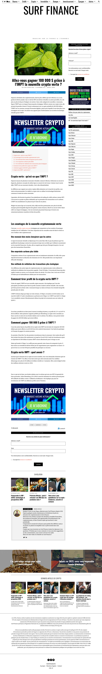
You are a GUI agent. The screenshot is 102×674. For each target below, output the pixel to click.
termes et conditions (26, 459)
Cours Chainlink (72, 160)
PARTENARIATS (51, 664)
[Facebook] (3, 1)
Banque (55, 1)
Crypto (33, 1)
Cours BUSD (71, 182)
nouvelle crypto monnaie (24, 228)
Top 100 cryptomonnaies (74, 130)
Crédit (24, 1)
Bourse (15, 1)
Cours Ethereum (72, 135)
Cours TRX (71, 171)
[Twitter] (5, 1)
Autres (91, 1)
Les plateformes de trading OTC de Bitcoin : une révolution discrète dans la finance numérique (83, 598)
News (8, 1)
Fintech (44, 425)
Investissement (68, 1)
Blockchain (38, 425)
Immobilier (44, 1)
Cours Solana (71, 138)
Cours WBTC (71, 185)
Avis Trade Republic (73, 118)
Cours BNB (71, 141)
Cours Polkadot (72, 163)
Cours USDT (71, 177)
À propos (42, 666)
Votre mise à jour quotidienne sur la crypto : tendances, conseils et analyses (56, 498)
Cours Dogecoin (72, 144)
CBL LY (51, 668)
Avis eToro (71, 115)
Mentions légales (51, 666)
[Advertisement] (51, 26)
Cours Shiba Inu (72, 146)
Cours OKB (71, 174)
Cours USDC (71, 180)
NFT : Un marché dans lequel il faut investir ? (78, 120)
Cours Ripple (71, 149)
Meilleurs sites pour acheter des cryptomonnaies (79, 112)
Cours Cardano (72, 152)
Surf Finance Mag (29, 87)
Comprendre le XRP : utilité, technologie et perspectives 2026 (18, 497)
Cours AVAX (71, 155)
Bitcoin (32, 425)
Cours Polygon (72, 158)
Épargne (81, 1)
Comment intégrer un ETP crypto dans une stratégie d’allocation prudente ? (67, 597)
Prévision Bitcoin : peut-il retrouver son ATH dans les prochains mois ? (38, 497)
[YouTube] (53, 660)
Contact (59, 666)
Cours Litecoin (72, 169)
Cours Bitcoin (71, 133)
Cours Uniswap (72, 166)
